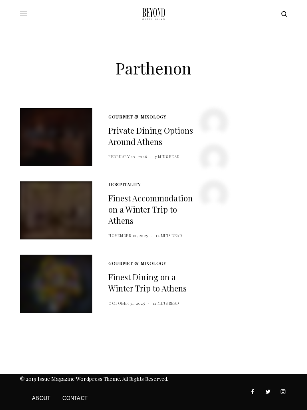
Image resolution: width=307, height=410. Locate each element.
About (41, 398)
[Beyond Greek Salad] (153, 14)
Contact (75, 398)
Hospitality (124, 184)
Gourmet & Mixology (137, 117)
